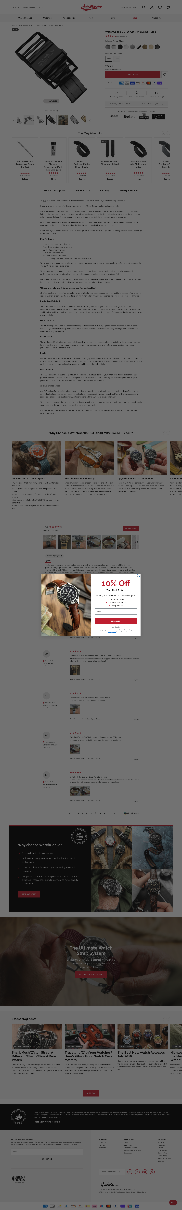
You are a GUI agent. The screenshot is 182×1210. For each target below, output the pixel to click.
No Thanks (116, 627)
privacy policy (112, 632)
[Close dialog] (138, 576)
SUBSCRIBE (115, 621)
